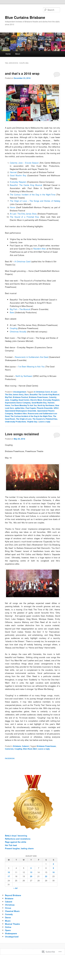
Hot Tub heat (11, 845)
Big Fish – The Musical (20, 309)
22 (46, 876)
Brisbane (17, 746)
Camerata (9, 748)
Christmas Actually (18, 331)
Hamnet (13, 172)
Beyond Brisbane (13, 895)
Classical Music (12, 911)
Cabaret (25, 746)
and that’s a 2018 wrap (22, 73)
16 (53, 872)
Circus (8, 907)
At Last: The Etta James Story (23, 213)
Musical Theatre (12, 923)
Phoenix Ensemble (45, 408)
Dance (8, 917)
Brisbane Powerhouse (38, 397)
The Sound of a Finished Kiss (24, 216)
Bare (12, 312)
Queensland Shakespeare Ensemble (20, 410)
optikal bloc (20, 408)
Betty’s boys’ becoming (16, 835)
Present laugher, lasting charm (19, 848)
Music (8, 920)
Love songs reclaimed (22, 434)
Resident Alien (39, 248)
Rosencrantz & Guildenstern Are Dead (31, 357)
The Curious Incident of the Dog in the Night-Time (32, 194)
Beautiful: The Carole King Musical (26, 185)
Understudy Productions (15, 421)
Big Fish (8, 397)
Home (8, 53)
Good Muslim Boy (18, 175)
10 (9, 872)
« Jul (15, 888)
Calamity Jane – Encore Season (24, 162)
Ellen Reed (27, 748)
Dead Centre (24, 400)
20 (31, 876)
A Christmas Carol (23, 261)
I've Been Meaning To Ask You (24, 405)
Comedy (9, 914)
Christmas (10, 904)
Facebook (10, 758)
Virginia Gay (32, 421)
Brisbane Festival (20, 397)
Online (8, 927)
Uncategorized (19, 391)
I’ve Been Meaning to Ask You (31, 366)
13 (31, 872)
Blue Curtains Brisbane (25, 17)
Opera (8, 930)
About (17, 53)
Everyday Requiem (18, 181)
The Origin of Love (24, 419)
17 (9, 876)
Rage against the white (15, 841)
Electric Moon (36, 400)
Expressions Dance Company (18, 402)
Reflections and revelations (17, 838)
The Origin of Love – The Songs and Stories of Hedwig (35, 200)
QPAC (56, 408)
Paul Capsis (31, 408)
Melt (35, 748)
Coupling (13, 328)
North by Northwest (24, 376)
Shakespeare (11, 933)
